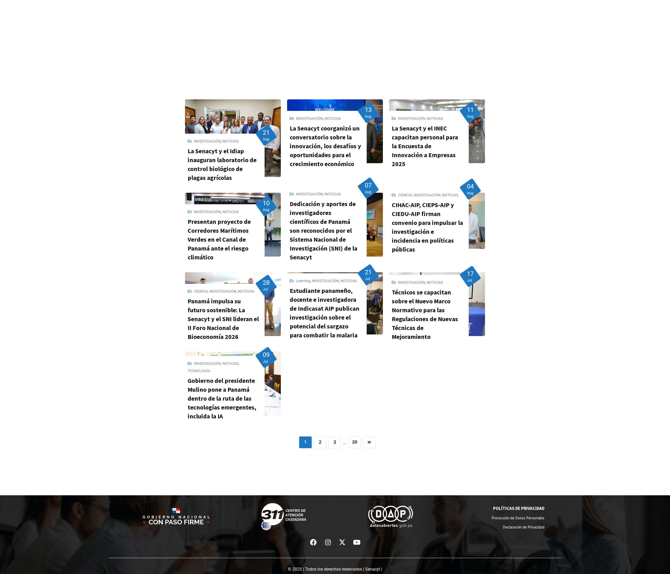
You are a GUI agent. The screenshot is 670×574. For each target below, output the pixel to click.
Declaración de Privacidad (523, 527)
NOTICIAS (230, 141)
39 (354, 442)
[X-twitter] (342, 542)
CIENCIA (405, 195)
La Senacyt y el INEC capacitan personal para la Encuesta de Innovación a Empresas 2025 (425, 146)
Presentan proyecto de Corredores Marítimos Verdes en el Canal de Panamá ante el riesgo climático (219, 239)
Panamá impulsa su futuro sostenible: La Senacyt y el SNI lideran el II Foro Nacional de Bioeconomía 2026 (223, 319)
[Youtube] (356, 542)
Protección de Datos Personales (518, 517)
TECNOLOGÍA (199, 371)
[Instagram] (327, 542)
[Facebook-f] (313, 542)
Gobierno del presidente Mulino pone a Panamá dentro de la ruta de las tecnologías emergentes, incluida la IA (222, 398)
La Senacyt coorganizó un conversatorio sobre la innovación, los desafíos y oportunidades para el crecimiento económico (325, 146)
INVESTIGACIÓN (207, 141)
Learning (303, 281)
